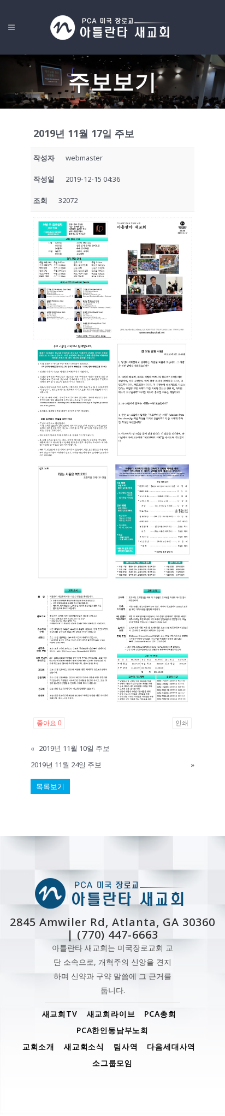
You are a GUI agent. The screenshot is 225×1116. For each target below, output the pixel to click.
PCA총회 (160, 1013)
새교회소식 (84, 1046)
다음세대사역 (171, 1046)
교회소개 (38, 1046)
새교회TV (60, 1013)
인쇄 (181, 723)
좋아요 (49, 723)
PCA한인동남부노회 (112, 1030)
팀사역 (126, 1046)
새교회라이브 (111, 1013)
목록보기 (50, 786)
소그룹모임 (112, 1063)
